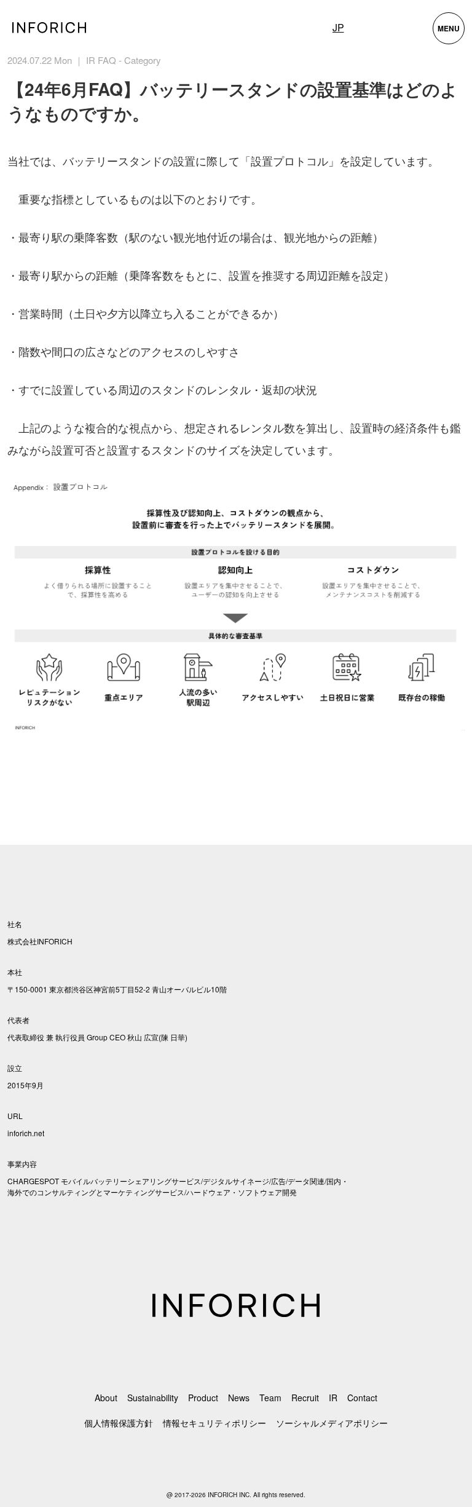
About (106, 1397)
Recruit (305, 1397)
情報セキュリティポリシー (214, 1423)
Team (270, 1397)
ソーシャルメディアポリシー (332, 1423)
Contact (362, 1397)
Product (203, 1397)
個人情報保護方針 (118, 1423)
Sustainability (152, 1397)
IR (333, 1397)
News (239, 1397)
